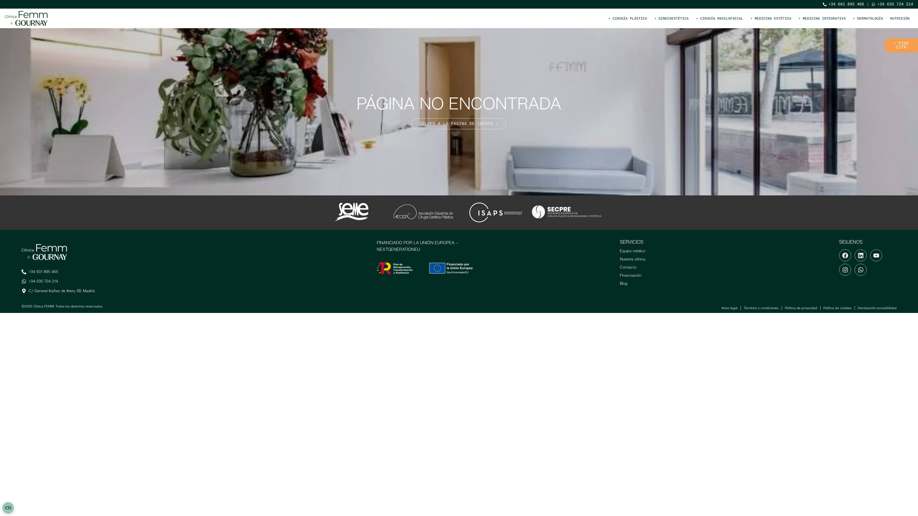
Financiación (630, 275)
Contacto (628, 267)
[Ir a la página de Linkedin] (861, 255)
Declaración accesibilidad (877, 308)
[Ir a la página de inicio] (26, 18)
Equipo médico (632, 250)
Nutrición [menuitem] (900, 18)
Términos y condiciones (761, 308)
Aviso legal (729, 308)
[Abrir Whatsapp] (861, 270)
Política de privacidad (801, 308)
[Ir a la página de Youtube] (876, 255)
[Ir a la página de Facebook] (845, 255)
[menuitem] (628, 18)
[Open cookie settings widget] (8, 508)
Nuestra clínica (632, 259)
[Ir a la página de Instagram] (845, 270)
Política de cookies (837, 308)
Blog (623, 283)
